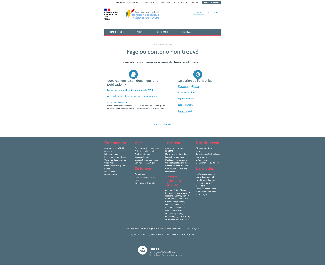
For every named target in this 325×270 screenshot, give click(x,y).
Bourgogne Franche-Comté (177, 193)
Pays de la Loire (182, 216)
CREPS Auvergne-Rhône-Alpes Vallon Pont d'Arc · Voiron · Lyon (206, 192)
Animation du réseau (174, 148)
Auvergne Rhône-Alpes (175, 190)
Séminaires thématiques (145, 163)
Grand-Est (182, 199)
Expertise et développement (147, 148)
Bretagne (169, 196)
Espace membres (211, 2)
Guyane (180, 202)
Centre (178, 196)
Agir (139, 32)
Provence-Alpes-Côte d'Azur (177, 219)
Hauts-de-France (172, 205)
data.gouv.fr (189, 234)
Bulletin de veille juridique (146, 151)
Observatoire (148, 2)
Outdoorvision (164, 2)
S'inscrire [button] (198, 12)
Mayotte (169, 211)
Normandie (179, 211)
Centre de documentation (115, 160)
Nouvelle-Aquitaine (173, 213)
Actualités (108, 151)
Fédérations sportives (174, 157)
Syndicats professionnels (176, 163)
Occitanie (169, 216)
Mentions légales (192, 228)
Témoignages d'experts (145, 183)
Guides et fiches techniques (147, 160)
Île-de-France (170, 199)
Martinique (178, 208)
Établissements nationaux (176, 160)
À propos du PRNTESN (114, 148)
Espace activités (142, 157)
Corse (185, 196)
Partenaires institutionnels (176, 166)
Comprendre (116, 32)
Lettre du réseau (111, 154)
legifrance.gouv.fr (138, 234)
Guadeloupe (170, 202)
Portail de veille (180, 2)
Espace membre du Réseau (207, 163)
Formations (140, 174)
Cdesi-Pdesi (109, 163)
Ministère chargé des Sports (177, 154)
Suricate (194, 2)
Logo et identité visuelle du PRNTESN (165, 228)
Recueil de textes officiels (115, 157)
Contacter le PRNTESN (136, 228)
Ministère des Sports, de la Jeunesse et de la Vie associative (207, 183)
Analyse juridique (142, 154)
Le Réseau (185, 32)
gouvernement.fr (156, 234)
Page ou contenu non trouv (162, 44)
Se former (162, 32)
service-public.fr (174, 234)
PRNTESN (169, 151)
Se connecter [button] (213, 12)
